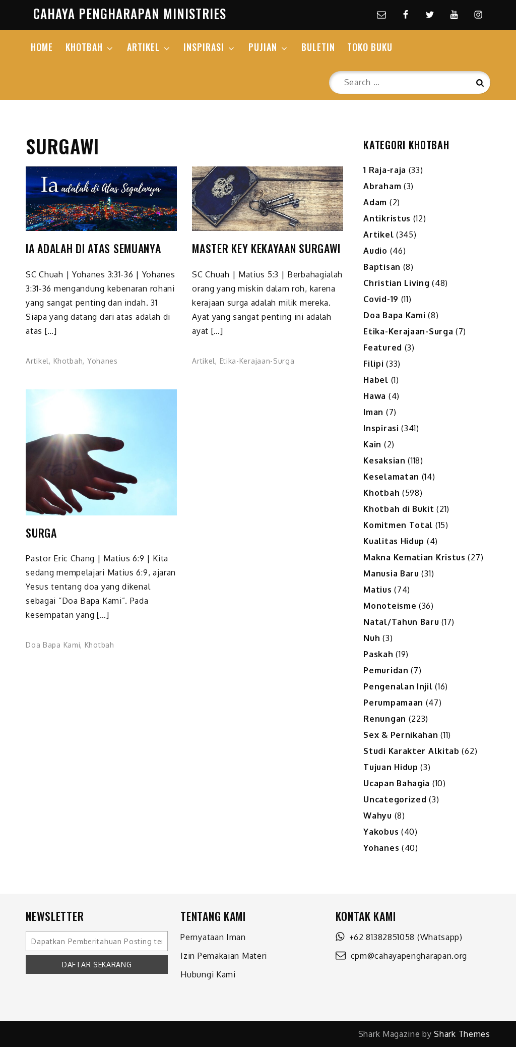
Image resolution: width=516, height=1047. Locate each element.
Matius (377, 590)
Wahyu (377, 815)
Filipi (373, 364)
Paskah (378, 654)
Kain (372, 444)
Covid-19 (381, 299)
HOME (42, 46)
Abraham (382, 186)
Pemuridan (385, 670)
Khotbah (68, 361)
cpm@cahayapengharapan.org (406, 956)
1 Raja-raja (384, 170)
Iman (373, 412)
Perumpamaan (393, 702)
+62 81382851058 (379, 937)
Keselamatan (391, 477)
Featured (382, 347)
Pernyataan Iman (213, 937)
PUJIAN (262, 46)
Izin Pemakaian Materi (223, 956)
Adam (375, 202)
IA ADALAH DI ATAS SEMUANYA (93, 248)
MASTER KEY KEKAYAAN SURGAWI (266, 248)
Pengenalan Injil (397, 686)
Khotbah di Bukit (398, 509)
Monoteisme (389, 606)
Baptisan (382, 267)
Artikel (37, 361)
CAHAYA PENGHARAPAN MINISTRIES (129, 13)
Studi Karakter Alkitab (411, 751)
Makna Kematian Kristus (414, 557)
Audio (375, 251)
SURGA (41, 533)
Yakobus (381, 832)
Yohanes (102, 361)
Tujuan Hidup (390, 767)
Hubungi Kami (207, 974)
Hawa (374, 396)
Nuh (371, 638)
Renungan (384, 719)
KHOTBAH (84, 46)
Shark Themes (462, 1034)
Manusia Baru (391, 573)
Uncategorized (394, 799)
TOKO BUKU (370, 46)
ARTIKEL (143, 46)
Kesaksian (384, 460)
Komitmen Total (398, 525)
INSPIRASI (203, 46)
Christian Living (396, 283)
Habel (376, 380)
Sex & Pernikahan (400, 735)
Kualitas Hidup (393, 541)
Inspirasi (381, 428)
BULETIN (318, 46)
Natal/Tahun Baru (401, 622)
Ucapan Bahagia (396, 783)
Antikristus (387, 218)
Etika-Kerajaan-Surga (257, 361)
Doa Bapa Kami (53, 645)
